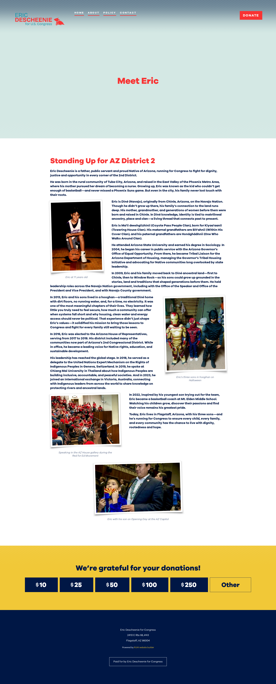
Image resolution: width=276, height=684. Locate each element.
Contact (128, 12)
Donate (251, 15)
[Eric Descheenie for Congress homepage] (40, 19)
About (94, 12)
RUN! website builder (144, 647)
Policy (109, 12)
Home (79, 12)
